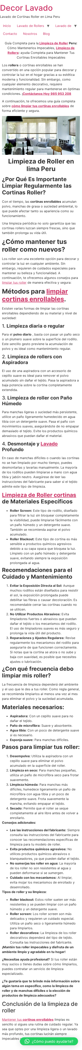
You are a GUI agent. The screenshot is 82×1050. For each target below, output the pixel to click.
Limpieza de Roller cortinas (39, 495)
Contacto (10, 34)
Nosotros (30, 34)
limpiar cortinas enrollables (35, 295)
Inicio (7, 26)
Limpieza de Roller (53, 43)
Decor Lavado (26, 8)
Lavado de (63, 26)
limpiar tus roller (14, 282)
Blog (46, 34)
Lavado (49, 444)
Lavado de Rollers (30, 26)
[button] (49, 1041)
